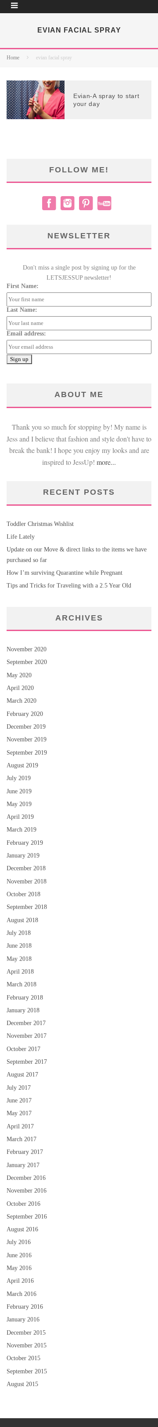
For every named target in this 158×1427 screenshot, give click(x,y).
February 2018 (25, 997)
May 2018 (19, 959)
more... (106, 462)
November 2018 (27, 881)
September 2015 (27, 1371)
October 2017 (23, 1049)
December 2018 (26, 868)
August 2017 (22, 1074)
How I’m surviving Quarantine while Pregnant (64, 572)
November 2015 (27, 1345)
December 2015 (26, 1332)
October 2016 (23, 1204)
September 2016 (27, 1216)
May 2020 (19, 675)
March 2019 (21, 829)
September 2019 (27, 752)
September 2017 (27, 1061)
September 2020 (27, 662)
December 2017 (26, 1023)
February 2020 (25, 714)
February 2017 (25, 1152)
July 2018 (19, 933)
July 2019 (19, 778)
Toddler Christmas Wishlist (40, 524)
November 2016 (27, 1190)
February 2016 (25, 1306)
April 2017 (20, 1126)
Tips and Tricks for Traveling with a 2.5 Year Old (69, 585)
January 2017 (23, 1165)
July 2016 (19, 1242)
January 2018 (23, 1010)
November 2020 (27, 649)
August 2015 (22, 1384)
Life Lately (21, 536)
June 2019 (19, 791)
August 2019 (22, 765)
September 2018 (27, 907)
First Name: (23, 286)
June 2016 (19, 1255)
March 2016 (21, 1294)
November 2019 (27, 739)
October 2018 (23, 894)
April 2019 (20, 817)
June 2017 (19, 1100)
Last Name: (22, 310)
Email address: (26, 333)
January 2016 (23, 1319)
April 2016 (20, 1280)
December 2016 (26, 1178)
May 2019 (19, 804)
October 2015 (23, 1358)
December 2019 (26, 726)
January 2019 (23, 855)
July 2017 (19, 1087)
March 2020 (21, 700)
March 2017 (21, 1139)
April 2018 (20, 971)
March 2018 (21, 984)
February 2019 (25, 842)
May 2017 (19, 1113)
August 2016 (22, 1229)
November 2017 (27, 1036)
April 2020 (20, 688)
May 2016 (19, 1268)
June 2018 (19, 945)
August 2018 (22, 920)
